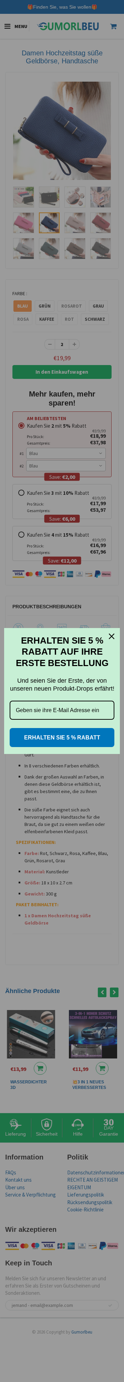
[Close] (111, 636)
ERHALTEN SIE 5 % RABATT (62, 737)
